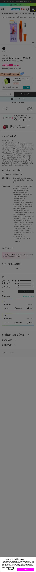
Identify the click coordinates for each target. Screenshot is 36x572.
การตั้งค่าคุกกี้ (10, 569)
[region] (18, 564)
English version (10, 567)
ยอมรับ (26, 569)
